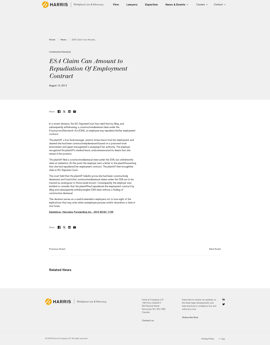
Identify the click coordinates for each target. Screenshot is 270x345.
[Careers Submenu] (207, 4)
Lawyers (132, 4)
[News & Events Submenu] (188, 4)
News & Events (175, 4)
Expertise (151, 4)
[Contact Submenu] (225, 4)
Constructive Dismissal (60, 52)
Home (52, 39)
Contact (218, 4)
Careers (200, 4)
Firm (116, 4)
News (64, 39)
